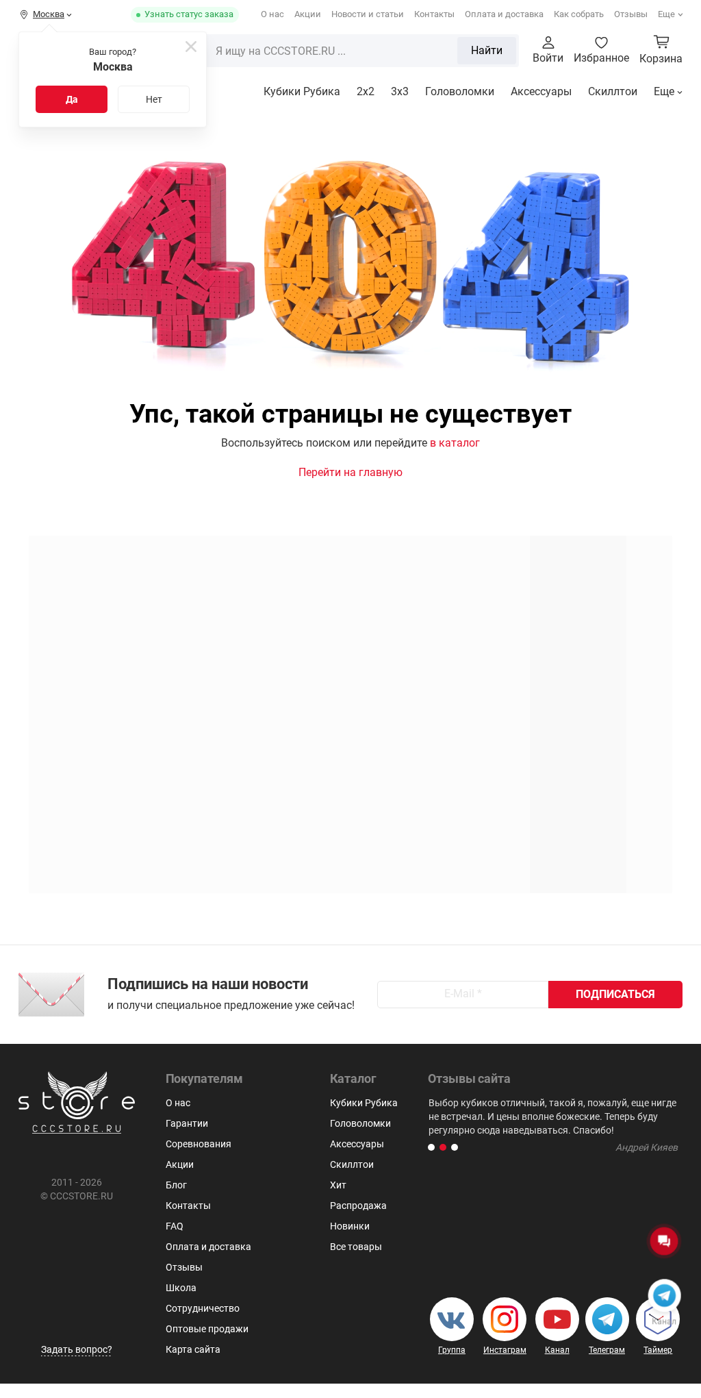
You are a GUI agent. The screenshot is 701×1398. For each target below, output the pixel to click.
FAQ (174, 1226)
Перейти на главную (350, 472)
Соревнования (198, 1143)
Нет (154, 99)
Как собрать (579, 14)
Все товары (356, 1246)
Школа (181, 1287)
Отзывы (631, 14)
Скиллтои (612, 91)
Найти (486, 50)
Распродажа (358, 1205)
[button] (431, 1147)
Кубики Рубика (302, 91)
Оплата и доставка (504, 14)
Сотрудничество (203, 1308)
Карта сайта (193, 1349)
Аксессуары (541, 91)
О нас (272, 14)
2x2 (365, 91)
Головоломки (459, 91)
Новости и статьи (367, 14)
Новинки (350, 1226)
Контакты (434, 14)
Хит (338, 1184)
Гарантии (187, 1123)
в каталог (455, 442)
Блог (176, 1184)
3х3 (400, 91)
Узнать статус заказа (188, 14)
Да (72, 99)
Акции (307, 14)
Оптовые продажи (207, 1328)
